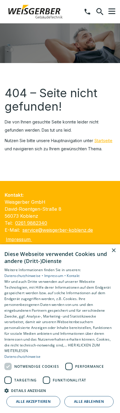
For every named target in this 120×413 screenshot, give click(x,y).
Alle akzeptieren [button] (33, 401)
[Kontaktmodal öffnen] (87, 11)
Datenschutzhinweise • (24, 275)
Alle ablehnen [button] (89, 401)
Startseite (103, 140)
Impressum (19, 239)
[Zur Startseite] (35, 11)
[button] (112, 11)
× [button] (113, 250)
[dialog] (60, 328)
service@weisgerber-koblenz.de (57, 230)
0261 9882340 (31, 223)
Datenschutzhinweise (22, 356)
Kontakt (73, 275)
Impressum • (55, 275)
